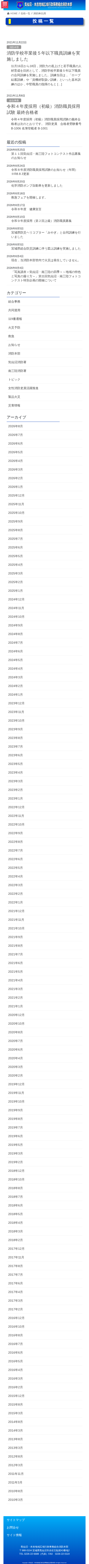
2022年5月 (15, 867)
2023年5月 (15, 764)
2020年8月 (15, 1032)
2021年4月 (15, 980)
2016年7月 (15, 1344)
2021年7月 (15, 954)
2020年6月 (15, 1049)
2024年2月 (15, 686)
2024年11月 (16, 608)
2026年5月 (15, 452)
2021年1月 (15, 1006)
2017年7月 (15, 1274)
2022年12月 (16, 807)
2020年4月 (15, 1058)
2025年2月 (15, 582)
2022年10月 (16, 824)
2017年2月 (15, 1309)
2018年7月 (15, 1196)
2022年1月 (15, 902)
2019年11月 (16, 1093)
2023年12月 (16, 703)
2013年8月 (15, 1439)
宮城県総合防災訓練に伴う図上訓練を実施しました (46, 248)
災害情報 (14, 405)
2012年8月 (15, 1456)
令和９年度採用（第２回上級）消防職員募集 (42, 221)
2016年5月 (15, 1361)
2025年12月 (16, 495)
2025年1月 (15, 590)
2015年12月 (16, 1396)
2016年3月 (15, 1378)
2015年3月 (15, 1413)
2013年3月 (15, 1448)
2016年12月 (16, 1318)
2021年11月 (16, 919)
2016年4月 (15, 1370)
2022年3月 (15, 885)
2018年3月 (15, 1231)
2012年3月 (15, 1465)
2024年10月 (16, 616)
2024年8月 (15, 634)
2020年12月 (16, 1015)
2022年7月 (15, 850)
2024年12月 (16, 599)
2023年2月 (15, 790)
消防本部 (14, 47)
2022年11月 (16, 815)
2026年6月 (15, 443)
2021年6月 (15, 963)
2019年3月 (15, 1153)
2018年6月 (15, 1205)
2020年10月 (16, 1023)
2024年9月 (15, 625)
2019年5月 (15, 1144)
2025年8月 (15, 530)
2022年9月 (15, 833)
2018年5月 (15, 1214)
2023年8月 (15, 738)
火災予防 (14, 327)
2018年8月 (15, 1188)
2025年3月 (15, 573)
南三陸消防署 (17, 370)
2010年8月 (15, 1491)
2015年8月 (15, 1404)
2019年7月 (15, 1127)
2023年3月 (15, 781)
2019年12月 (16, 1084)
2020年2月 (15, 1075)
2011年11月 (16, 1473)
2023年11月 (16, 712)
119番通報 (15, 319)
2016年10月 (16, 1326)
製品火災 (14, 396)
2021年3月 (15, 989)
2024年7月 (15, 642)
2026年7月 (15, 435)
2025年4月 (15, 564)
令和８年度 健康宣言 (26, 209)
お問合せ (13, 1527)
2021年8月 (15, 945)
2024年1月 (15, 694)
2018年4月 (15, 1222)
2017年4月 (15, 1292)
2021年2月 (15, 997)
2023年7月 (15, 746)
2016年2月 (15, 1387)
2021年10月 (16, 928)
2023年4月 (15, 772)
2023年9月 (15, 729)
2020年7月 (15, 1041)
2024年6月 (15, 651)
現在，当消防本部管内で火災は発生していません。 (46, 260)
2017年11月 (16, 1257)
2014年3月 (15, 1430)
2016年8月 (15, 1335)
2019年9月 (15, 1110)
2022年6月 (15, 859)
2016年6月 (15, 1352)
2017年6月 (15, 1283)
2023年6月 (15, 755)
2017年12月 (16, 1248)
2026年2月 (15, 478)
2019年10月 (16, 1101)
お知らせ (14, 345)
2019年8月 (15, 1119)
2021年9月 (15, 937)
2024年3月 (15, 677)
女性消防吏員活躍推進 (23, 388)
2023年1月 (15, 798)
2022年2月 (15, 893)
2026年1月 (15, 487)
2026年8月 (15, 426)
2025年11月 (16, 504)
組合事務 (14, 100)
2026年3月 (15, 469)
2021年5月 (15, 971)
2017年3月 (15, 1300)
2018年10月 (16, 1179)
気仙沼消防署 (17, 362)
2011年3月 (15, 1482)
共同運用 (14, 310)
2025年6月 (15, 547)
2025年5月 (15, 556)
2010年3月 (15, 1499)
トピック (14, 379)
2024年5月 (15, 660)
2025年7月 (15, 538)
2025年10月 (16, 512)
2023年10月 (16, 720)
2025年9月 (15, 521)
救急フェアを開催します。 (29, 197)
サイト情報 (14, 1535)
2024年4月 (15, 668)
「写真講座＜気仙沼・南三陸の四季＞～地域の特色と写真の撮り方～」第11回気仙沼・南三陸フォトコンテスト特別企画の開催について (46, 276)
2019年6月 (15, 1136)
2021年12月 (16, 911)
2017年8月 (15, 1266)
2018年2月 (15, 1240)
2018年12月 (16, 1170)
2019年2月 (15, 1162)
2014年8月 (15, 1422)
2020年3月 (15, 1067)
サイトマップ (16, 1520)
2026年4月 (15, 461)
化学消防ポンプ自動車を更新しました (37, 185)
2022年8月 (15, 841)
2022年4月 (15, 876)
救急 (11, 336)
